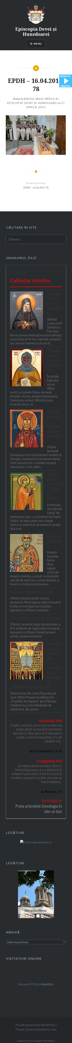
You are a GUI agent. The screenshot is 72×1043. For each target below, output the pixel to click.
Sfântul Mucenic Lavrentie (34, 618)
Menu (38, 43)
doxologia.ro (52, 800)
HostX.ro (48, 984)
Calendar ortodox (30, 280)
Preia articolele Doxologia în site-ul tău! (38, 808)
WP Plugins (49, 1041)
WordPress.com (46, 1029)
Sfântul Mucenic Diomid (32, 591)
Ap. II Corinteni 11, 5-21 (45, 751)
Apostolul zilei (50, 720)
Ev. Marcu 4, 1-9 (51, 792)
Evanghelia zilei (49, 761)
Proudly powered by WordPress (35, 1024)
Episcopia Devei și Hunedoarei (36, 31)
